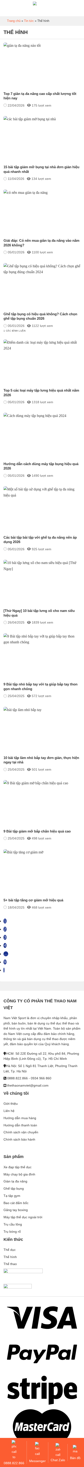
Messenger (37, 1461)
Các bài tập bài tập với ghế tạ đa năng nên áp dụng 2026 (40, 539)
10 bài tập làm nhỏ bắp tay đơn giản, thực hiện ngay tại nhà (41, 760)
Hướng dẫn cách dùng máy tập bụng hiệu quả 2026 (41, 466)
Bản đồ (75, 1458)
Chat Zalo (58, 1460)
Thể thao (10, 1264)
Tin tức (29, 21)
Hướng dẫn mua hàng (20, 1118)
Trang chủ (14, 21)
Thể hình (10, 1257)
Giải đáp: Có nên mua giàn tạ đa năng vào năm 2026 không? (41, 242)
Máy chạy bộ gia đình (19, 1174)
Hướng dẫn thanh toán (20, 1125)
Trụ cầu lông (13, 1224)
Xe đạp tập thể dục (18, 1167)
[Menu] (6, 9)
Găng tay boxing (16, 1210)
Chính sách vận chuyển (21, 1132)
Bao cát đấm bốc (16, 1203)
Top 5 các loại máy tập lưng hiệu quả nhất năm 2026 (41, 392)
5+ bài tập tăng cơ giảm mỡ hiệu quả (33, 900)
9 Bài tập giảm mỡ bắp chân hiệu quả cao (37, 831)
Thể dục (10, 1250)
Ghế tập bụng (14, 1189)
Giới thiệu (11, 1104)
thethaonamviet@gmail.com (28, 1086)
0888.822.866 (14, 1463)
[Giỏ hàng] (78, 8)
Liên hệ (9, 1111)
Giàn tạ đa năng (15, 1181)
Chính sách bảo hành (19, 1139)
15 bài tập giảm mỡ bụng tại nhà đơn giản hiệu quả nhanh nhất (41, 169)
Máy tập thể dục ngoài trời (23, 1217)
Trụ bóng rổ (12, 1231)
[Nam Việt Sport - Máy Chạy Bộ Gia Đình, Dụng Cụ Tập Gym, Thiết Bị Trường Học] (42, 8)
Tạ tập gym (12, 1196)
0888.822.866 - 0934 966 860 (29, 1078)
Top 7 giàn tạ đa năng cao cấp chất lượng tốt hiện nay (40, 96)
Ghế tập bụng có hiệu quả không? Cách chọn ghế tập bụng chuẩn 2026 (40, 316)
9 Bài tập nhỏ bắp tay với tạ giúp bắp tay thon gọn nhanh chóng (40, 686)
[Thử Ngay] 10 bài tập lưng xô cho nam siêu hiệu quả (39, 613)
